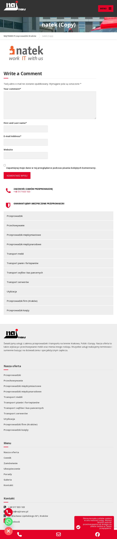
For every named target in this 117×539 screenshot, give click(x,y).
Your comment (12, 88)
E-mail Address (12, 136)
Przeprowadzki (15, 215)
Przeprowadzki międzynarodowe (24, 244)
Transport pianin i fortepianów (22, 263)
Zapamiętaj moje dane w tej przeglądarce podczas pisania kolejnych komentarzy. (51, 167)
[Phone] (8, 512)
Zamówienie (11, 463)
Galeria (8, 479)
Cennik (7, 457)
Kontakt (8, 485)
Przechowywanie (16, 225)
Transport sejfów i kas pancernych (25, 272)
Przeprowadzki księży (18, 310)
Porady (8, 474)
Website (8, 149)
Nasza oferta (11, 452)
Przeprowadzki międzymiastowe (24, 234)
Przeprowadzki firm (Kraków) (22, 300)
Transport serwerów (18, 282)
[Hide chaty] (8, 531)
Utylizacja (12, 291)
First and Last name (15, 123)
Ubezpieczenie (12, 468)
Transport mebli (15, 253)
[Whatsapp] (8, 522)
